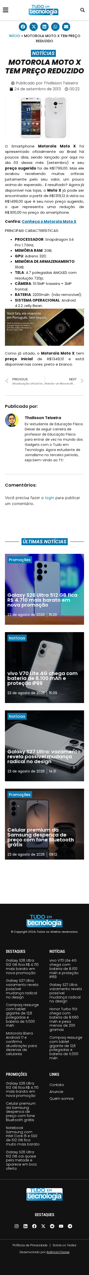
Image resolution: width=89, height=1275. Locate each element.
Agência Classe (57, 1252)
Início (14, 35)
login (49, 497)
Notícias (43, 53)
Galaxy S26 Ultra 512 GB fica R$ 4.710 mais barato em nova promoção (22, 966)
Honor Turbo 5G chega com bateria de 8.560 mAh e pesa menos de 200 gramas (64, 1019)
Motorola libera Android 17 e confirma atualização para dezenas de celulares (21, 1043)
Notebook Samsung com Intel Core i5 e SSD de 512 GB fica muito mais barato (23, 1136)
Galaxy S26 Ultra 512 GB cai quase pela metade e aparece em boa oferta (21, 1160)
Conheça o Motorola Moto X (49, 221)
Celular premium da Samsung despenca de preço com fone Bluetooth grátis (21, 1111)
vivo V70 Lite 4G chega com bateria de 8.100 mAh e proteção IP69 (64, 968)
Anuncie (56, 1091)
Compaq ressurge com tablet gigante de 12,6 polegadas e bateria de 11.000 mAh (22, 1015)
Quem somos (61, 1098)
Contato (56, 1084)
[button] (82, 10)
